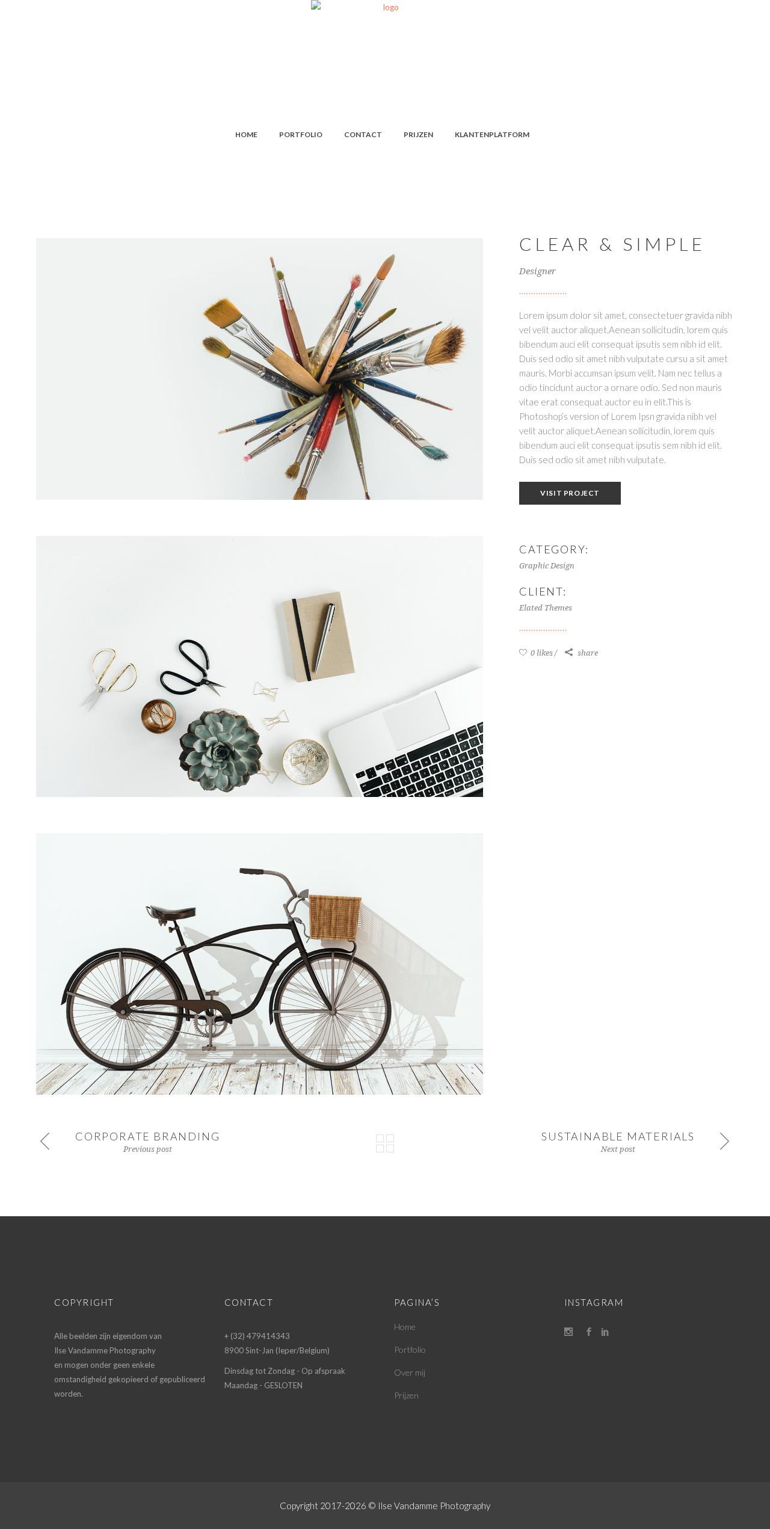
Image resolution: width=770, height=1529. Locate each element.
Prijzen (406, 1395)
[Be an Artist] (259, 369)
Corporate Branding (147, 1136)
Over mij (409, 1372)
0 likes (541, 652)
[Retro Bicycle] (259, 964)
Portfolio (410, 1349)
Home (405, 1326)
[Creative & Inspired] (259, 667)
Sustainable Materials (618, 1136)
